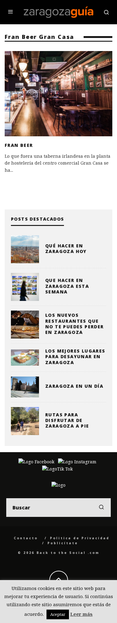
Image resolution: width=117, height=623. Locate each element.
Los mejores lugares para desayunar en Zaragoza (75, 356)
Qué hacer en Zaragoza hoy (66, 248)
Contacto (26, 538)
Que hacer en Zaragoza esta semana (67, 285)
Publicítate (62, 543)
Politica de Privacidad (80, 538)
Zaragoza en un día (74, 386)
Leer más (81, 614)
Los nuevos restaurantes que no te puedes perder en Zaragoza (74, 323)
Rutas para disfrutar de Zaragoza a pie (67, 420)
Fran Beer (19, 145)
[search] (101, 507)
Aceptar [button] (57, 614)
